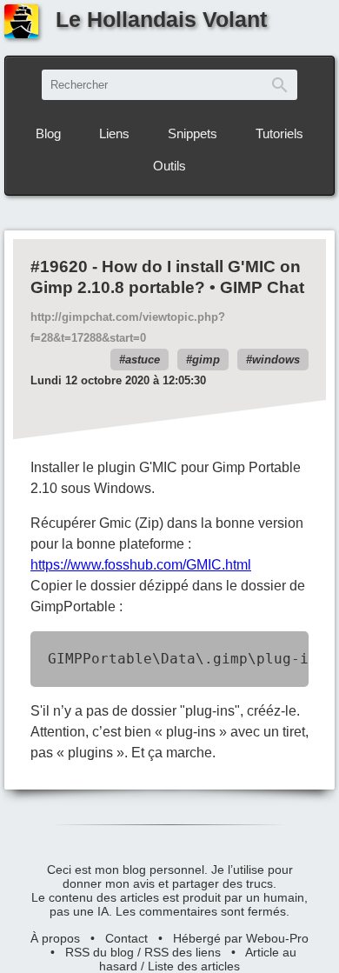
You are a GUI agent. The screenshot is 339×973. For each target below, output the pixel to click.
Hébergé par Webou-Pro (241, 938)
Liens (114, 133)
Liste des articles (194, 966)
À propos (55, 938)
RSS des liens (182, 952)
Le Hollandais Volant (161, 19)
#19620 (59, 266)
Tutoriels (279, 133)
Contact (126, 938)
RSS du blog (99, 952)
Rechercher (280, 85)
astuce (142, 359)
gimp (206, 359)
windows (276, 359)
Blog (48, 133)
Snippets (192, 133)
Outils (169, 165)
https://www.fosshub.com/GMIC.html (140, 564)
